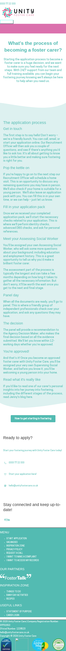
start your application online (21, 142)
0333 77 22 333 (8, 4)
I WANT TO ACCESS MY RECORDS (22, 561)
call (46, 139)
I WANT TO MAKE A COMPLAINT (21, 557)
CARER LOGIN (12, 615)
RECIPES (10, 599)
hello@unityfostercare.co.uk (14, 633)
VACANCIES (12, 542)
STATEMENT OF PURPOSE (19, 612)
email (52, 139)
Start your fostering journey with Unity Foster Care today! (32, 451)
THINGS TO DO (13, 592)
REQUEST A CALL (14, 553)
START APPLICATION (16, 539)
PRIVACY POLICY (14, 550)
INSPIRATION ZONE (15, 546)
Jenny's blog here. (21, 397)
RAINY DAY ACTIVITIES (17, 595)
